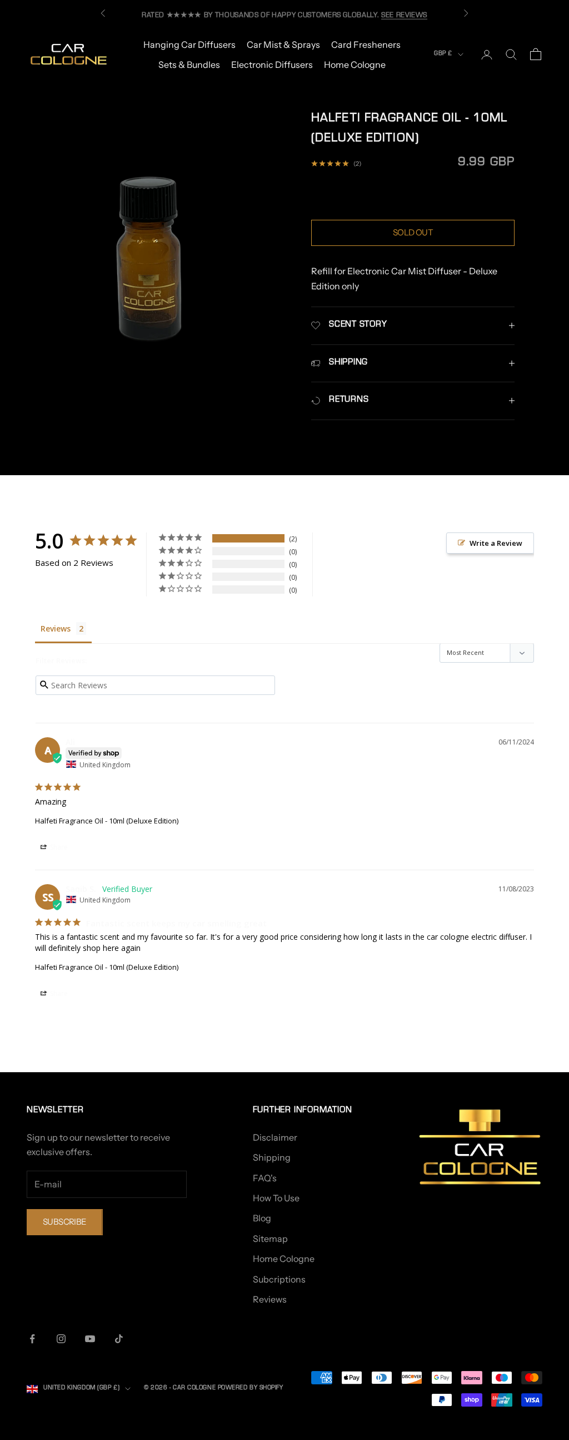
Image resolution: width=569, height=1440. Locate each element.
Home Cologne (355, 64)
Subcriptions (279, 1279)
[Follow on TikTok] (118, 1338)
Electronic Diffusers (272, 64)
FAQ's (265, 1177)
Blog (262, 1218)
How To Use (276, 1198)
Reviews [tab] (56, 628)
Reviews (270, 1299)
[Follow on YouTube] (90, 1338)
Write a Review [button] (496, 543)
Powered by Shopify (250, 1388)
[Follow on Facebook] (32, 1338)
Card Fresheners (366, 44)
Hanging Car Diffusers (189, 44)
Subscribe (65, 1221)
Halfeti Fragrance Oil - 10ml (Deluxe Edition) (106, 821)
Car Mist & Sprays (283, 44)
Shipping (272, 1157)
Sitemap (270, 1238)
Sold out (413, 232)
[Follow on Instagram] (61, 1338)
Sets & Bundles (189, 64)
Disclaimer (275, 1137)
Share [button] (58, 847)
